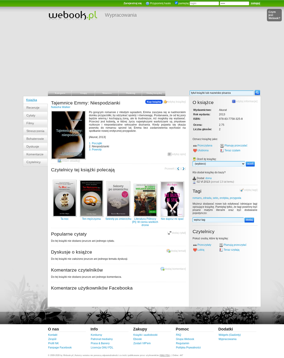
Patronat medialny (102, 339)
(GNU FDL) (165, 355)
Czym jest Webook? (274, 15)
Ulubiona (203, 150)
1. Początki (95, 143)
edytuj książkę (176, 101)
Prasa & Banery (100, 343)
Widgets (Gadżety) (230, 334)
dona (208, 178)
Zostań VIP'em (142, 343)
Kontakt (52, 334)
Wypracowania (121, 15)
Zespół (52, 339)
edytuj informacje (246, 101)
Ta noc (65, 218)
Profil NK (53, 343)
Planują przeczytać (235, 244)
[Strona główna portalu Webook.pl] (72, 15)
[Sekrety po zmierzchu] (118, 215)
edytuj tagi (250, 190)
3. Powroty (95, 149)
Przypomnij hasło (160, 3)
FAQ (178, 334)
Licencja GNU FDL (102, 347)
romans (197, 198)
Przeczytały (204, 244)
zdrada (207, 198)
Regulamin (182, 343)
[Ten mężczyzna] (91, 215)
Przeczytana (204, 145)
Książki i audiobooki (145, 334)
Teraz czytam (232, 150)
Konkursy (96, 334)
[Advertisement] (142, 57)
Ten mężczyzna (91, 218)
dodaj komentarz (175, 268)
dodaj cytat (178, 232)
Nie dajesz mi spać (172, 218)
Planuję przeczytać (236, 145)
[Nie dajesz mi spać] (172, 215)
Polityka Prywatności (188, 347)
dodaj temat (178, 250)
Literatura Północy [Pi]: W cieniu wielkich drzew (145, 222)
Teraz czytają (231, 249)
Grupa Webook (185, 339)
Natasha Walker (60, 107)
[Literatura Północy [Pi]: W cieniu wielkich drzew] (145, 215)
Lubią (200, 249)
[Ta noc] (64, 215)
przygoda (235, 198)
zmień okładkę (70, 160)
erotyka (224, 198)
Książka (31, 100)
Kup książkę (154, 101)
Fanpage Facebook (60, 347)
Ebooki (137, 339)
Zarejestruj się (133, 3)
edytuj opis (178, 154)
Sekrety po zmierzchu (118, 218)
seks (215, 198)
